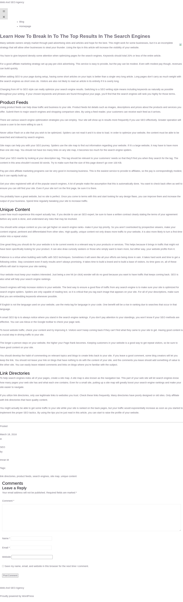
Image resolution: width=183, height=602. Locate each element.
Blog (21, 21)
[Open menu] (4, 11)
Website (6, 557)
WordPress (28, 596)
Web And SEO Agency (12, 2)
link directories (7, 476)
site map (54, 476)
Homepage (25, 26)
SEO (2, 447)
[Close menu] (4, 16)
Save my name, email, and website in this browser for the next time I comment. (47, 566)
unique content (69, 476)
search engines (41, 476)
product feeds (24, 476)
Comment (8, 500)
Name (6, 538)
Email (6, 547)
